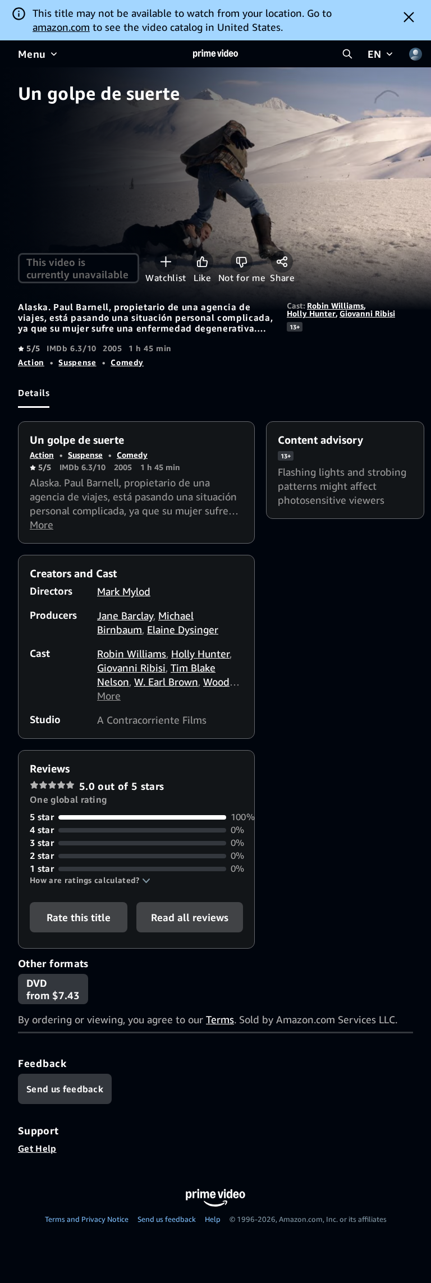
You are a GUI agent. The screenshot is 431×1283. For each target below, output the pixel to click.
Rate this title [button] (79, 917)
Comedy (127, 362)
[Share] (282, 262)
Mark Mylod (123, 591)
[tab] (33, 393)
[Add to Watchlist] (166, 262)
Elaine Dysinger (182, 629)
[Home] (215, 53)
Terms (220, 1019)
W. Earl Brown (166, 681)
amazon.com (61, 27)
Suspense (77, 362)
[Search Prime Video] (347, 53)
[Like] (202, 262)
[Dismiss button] (409, 16)
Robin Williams (335, 305)
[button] (90, 880)
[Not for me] (242, 262)
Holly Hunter (311, 313)
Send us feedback (166, 1219)
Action (31, 362)
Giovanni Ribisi (367, 313)
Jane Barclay (125, 615)
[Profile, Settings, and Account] (415, 53)
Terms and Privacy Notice (87, 1219)
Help (213, 1219)
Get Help (37, 1148)
